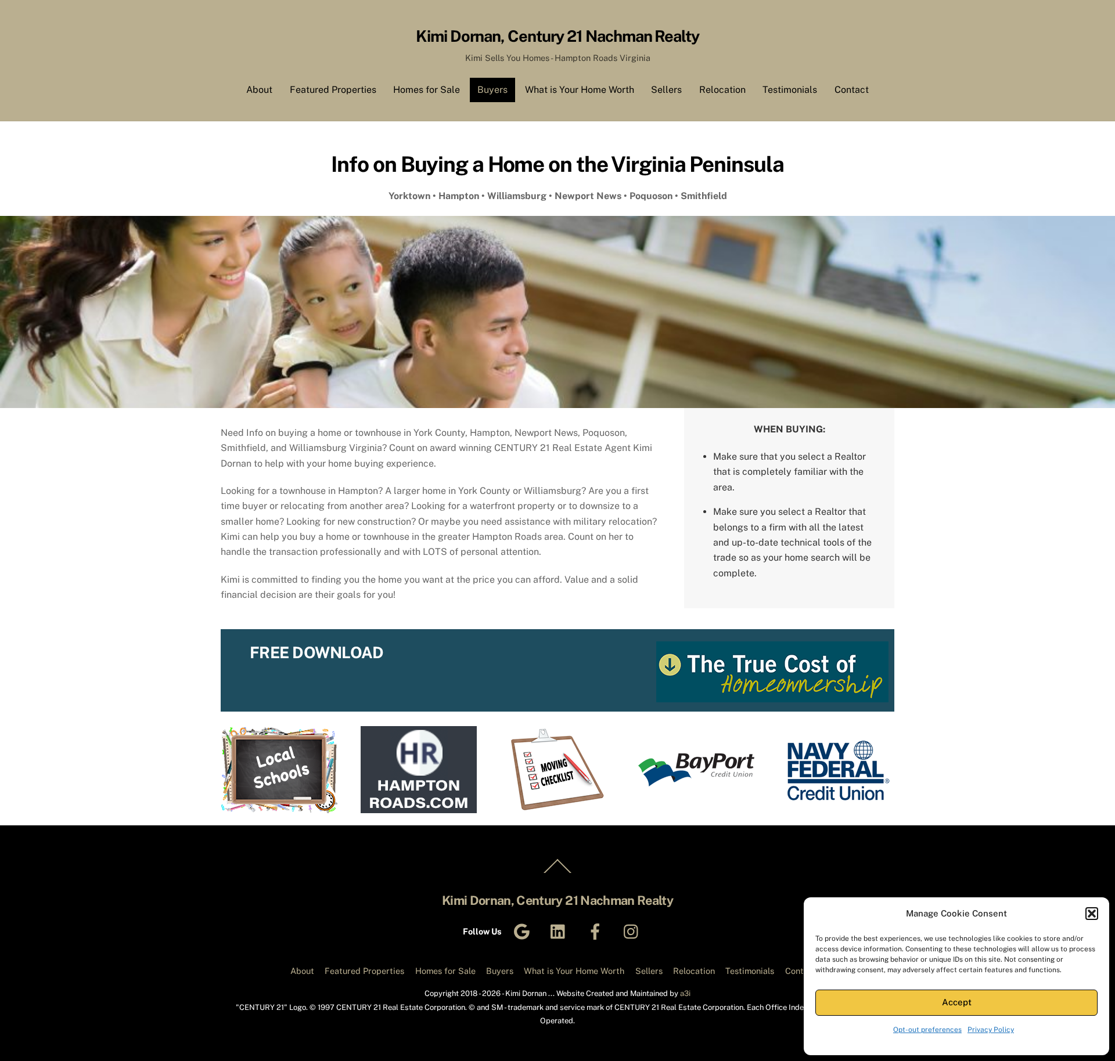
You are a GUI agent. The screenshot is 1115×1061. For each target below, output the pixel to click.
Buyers (492, 89)
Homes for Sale (426, 89)
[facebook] (597, 931)
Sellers (666, 89)
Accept (957, 1002)
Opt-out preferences (927, 1030)
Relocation (722, 89)
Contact (852, 89)
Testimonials (789, 89)
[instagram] (634, 931)
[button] (1092, 913)
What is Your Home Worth (579, 89)
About (259, 89)
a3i (685, 993)
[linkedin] (561, 931)
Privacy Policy (990, 1030)
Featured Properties (333, 89)
